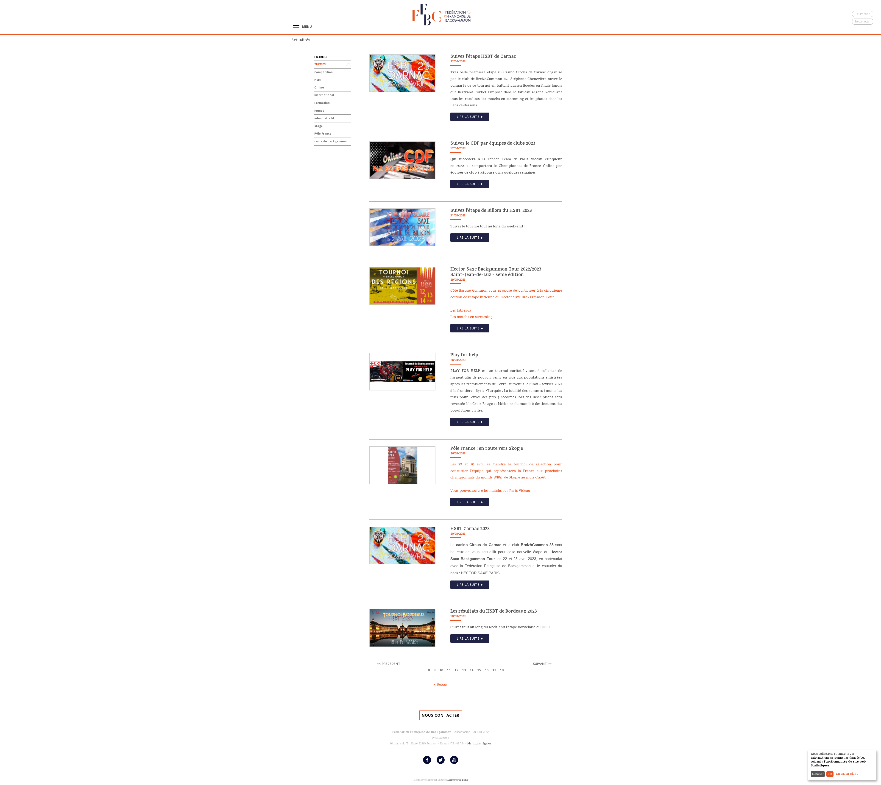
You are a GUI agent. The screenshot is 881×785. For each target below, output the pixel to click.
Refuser (818, 774)
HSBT (318, 80)
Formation (322, 103)
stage (318, 126)
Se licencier (863, 14)
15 (479, 670)
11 (449, 670)
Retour (442, 684)
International (324, 95)
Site (415, 780)
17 (494, 670)
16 (486, 670)
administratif (324, 118)
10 (441, 670)
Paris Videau (519, 491)
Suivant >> (542, 663)
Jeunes (319, 111)
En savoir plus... (847, 774)
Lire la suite (468, 116)
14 (471, 670)
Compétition (323, 72)
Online (319, 87)
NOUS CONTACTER (440, 715)
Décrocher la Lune (457, 780)
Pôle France (323, 133)
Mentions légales (479, 743)
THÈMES (320, 64)
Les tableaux (460, 311)
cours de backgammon (331, 141)
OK (830, 774)
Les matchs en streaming (471, 317)
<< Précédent (388, 663)
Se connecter (863, 21)
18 (502, 670)
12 (456, 670)
